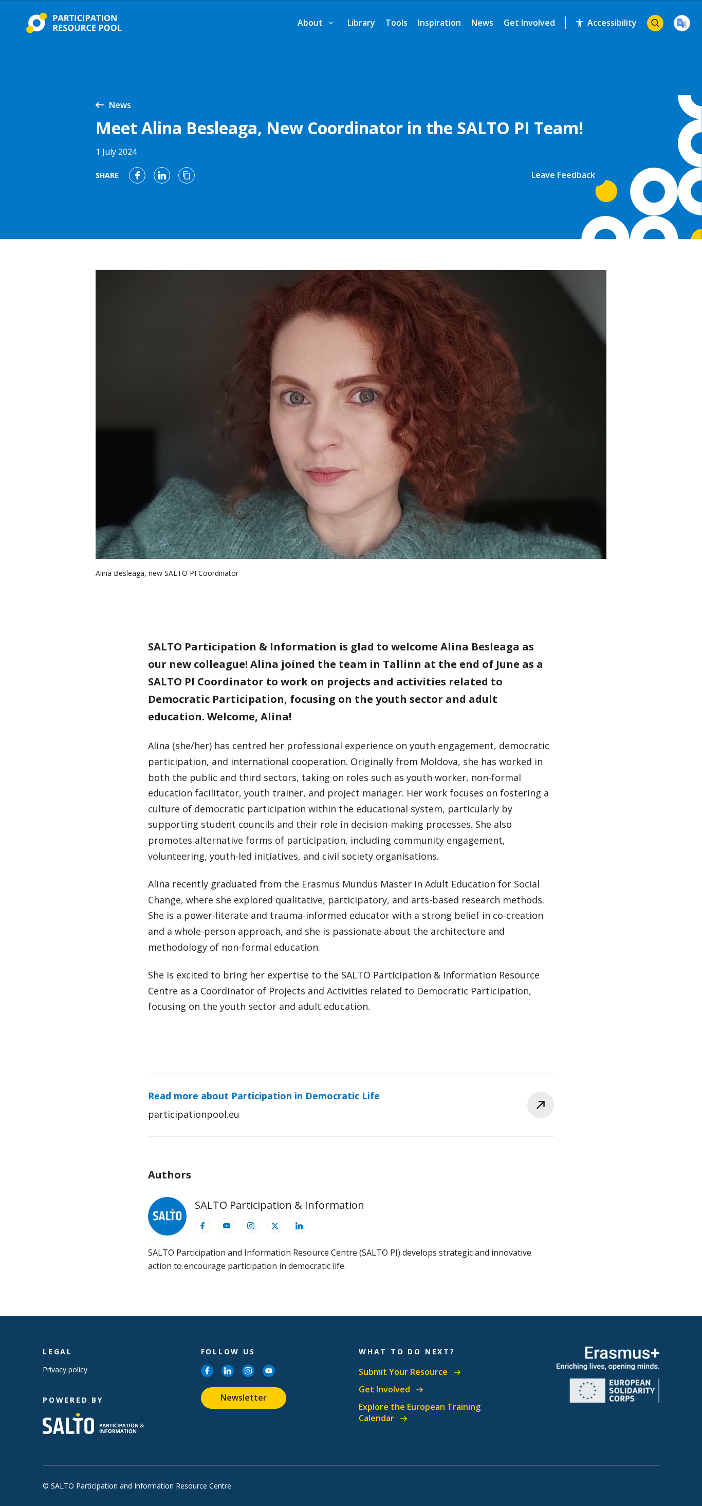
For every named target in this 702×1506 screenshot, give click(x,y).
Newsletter (243, 1397)
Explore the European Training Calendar (420, 1413)
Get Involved (529, 22)
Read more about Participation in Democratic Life (264, 1096)
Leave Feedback (563, 174)
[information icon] (202, 1225)
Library (361, 22)
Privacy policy (65, 1369)
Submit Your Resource (403, 1372)
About (311, 22)
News (482, 22)
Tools (396, 22)
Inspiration (439, 22)
